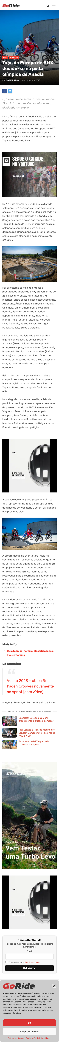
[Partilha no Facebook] (4, 91)
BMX (5, 57)
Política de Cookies (16, 1038)
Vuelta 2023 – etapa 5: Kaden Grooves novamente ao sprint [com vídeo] (30, 686)
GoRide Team (12, 80)
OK (29, 1023)
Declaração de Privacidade (38, 1038)
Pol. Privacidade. (32, 962)
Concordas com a (24, 962)
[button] (54, 985)
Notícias (14, 57)
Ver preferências (29, 1031)
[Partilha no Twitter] (10, 91)
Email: (29, 951)
